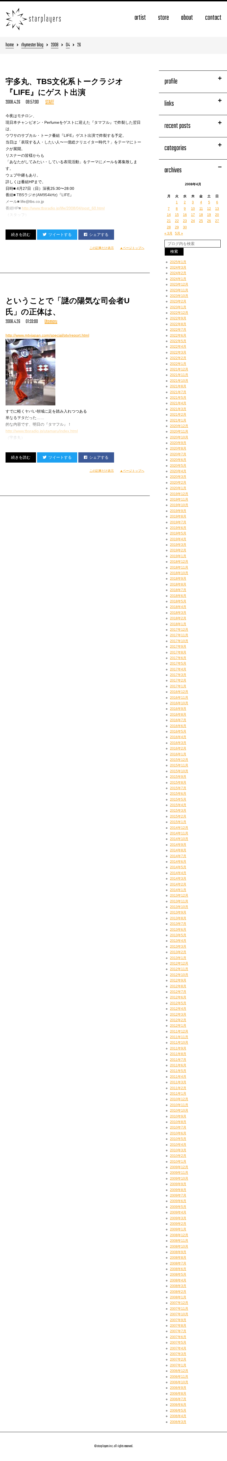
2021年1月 (178, 420)
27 (217, 221)
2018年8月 (178, 584)
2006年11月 (179, 1377)
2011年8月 (178, 1054)
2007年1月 (178, 1365)
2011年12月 (179, 1031)
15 (177, 215)
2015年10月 (179, 771)
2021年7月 (178, 392)
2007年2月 (178, 1359)
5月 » (179, 233)
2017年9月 (178, 647)
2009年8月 (178, 1190)
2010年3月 (178, 1150)
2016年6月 (178, 726)
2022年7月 (178, 330)
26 (209, 221)
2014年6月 (178, 862)
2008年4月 (178, 1280)
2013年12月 (179, 895)
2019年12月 (179, 494)
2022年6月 (178, 335)
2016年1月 (178, 754)
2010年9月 (178, 1116)
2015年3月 (178, 810)
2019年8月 (178, 516)
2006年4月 (178, 1416)
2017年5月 (178, 663)
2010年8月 (178, 1122)
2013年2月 (178, 952)
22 (177, 221)
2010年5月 (178, 1139)
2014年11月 (179, 833)
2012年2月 (178, 1020)
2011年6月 (178, 1065)
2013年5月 (178, 935)
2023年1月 (178, 307)
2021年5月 (178, 398)
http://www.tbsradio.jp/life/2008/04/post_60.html (63, 208)
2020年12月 (179, 426)
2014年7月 (178, 856)
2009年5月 (178, 1207)
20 (217, 215)
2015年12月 (179, 760)
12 (209, 209)
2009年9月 (178, 1184)
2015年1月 (178, 822)
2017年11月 (179, 635)
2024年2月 (178, 273)
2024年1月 (178, 279)
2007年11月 (179, 1309)
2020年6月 (178, 460)
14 (169, 215)
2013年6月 (178, 930)
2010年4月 (178, 1145)
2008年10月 (179, 1246)
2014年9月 (178, 845)
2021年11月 (179, 375)
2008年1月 (178, 1297)
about (187, 17)
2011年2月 (178, 1088)
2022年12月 (179, 313)
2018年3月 (178, 613)
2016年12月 (179, 692)
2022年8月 (178, 324)
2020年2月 (178, 483)
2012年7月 (178, 992)
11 (201, 209)
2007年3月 (178, 1354)
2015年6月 (178, 794)
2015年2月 (178, 816)
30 (185, 227)
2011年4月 (178, 1077)
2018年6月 (178, 596)
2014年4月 (178, 873)
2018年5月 (178, 601)
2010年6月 (178, 1133)
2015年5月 (178, 799)
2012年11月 (179, 969)
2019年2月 (178, 550)
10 (193, 209)
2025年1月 (178, 262)
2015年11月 (179, 765)
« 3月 (168, 233)
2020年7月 (178, 454)
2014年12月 (179, 828)
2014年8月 (178, 850)
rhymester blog (32, 45)
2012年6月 (178, 997)
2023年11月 (179, 290)
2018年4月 (178, 607)
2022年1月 (178, 364)
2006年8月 (178, 1394)
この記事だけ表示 (101, 247)
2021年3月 (178, 409)
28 (169, 227)
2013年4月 (178, 941)
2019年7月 (178, 522)
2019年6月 (178, 528)
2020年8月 (178, 448)
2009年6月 (178, 1201)
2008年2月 (178, 1292)
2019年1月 (178, 556)
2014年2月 (178, 884)
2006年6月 (178, 1405)
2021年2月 (178, 415)
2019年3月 (178, 545)
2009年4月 (178, 1212)
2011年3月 (178, 1082)
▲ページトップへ (132, 247)
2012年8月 (178, 986)
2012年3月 (178, 1014)
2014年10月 (179, 839)
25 (201, 221)
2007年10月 (179, 1314)
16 (185, 215)
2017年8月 (178, 652)
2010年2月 (178, 1156)
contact (213, 17)
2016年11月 (179, 698)
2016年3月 (178, 743)
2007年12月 (179, 1303)
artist (140, 17)
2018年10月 (179, 573)
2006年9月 (178, 1388)
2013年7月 (178, 924)
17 (193, 215)
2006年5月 (178, 1410)
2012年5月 (178, 1003)
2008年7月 (178, 1263)
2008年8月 (178, 1258)
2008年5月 (178, 1274)
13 (217, 209)
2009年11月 (179, 1173)
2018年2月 (178, 618)
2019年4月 (178, 539)
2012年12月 (179, 963)
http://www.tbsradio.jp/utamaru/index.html (42, 431)
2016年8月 (178, 714)
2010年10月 (179, 1110)
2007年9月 (178, 1320)
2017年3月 (178, 675)
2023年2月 (178, 301)
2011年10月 (179, 1042)
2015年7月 (178, 788)
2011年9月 (178, 1048)
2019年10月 (179, 505)
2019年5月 (178, 533)
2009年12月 (179, 1167)
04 (68, 45)
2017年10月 (179, 641)
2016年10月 (179, 703)
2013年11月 (179, 901)
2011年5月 (178, 1071)
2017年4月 (178, 669)
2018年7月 (178, 590)
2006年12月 (179, 1371)
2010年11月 (179, 1105)
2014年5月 (178, 867)
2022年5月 (178, 341)
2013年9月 (178, 912)
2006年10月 (179, 1382)
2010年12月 (179, 1099)
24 (193, 221)
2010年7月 (178, 1127)
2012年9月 (178, 980)
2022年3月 (178, 352)
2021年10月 (179, 381)
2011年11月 (179, 1037)
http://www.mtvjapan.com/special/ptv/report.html (47, 335)
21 (169, 221)
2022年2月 (178, 358)
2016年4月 (178, 737)
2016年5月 (178, 731)
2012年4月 (178, 1009)
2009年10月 (179, 1178)
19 (209, 215)
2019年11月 (179, 499)
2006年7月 (178, 1399)
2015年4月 (178, 805)
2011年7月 (178, 1060)
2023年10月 (179, 296)
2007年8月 (178, 1326)
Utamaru (51, 322)
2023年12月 (179, 284)
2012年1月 (178, 1026)
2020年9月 (178, 443)
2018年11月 (179, 567)
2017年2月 (178, 680)
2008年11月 (179, 1241)
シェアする (99, 234)
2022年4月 (178, 347)
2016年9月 (178, 709)
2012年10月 (179, 975)
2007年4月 (178, 1348)
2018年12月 (179, 562)
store (163, 17)
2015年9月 (178, 777)
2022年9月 (178, 318)
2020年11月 (179, 431)
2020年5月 (178, 466)
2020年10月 (179, 437)
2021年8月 (178, 386)
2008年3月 (178, 1286)
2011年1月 (178, 1094)
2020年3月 (178, 477)
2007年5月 (178, 1342)
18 (201, 215)
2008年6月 (178, 1269)
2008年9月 (178, 1252)
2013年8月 (178, 918)
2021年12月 (179, 369)
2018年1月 (178, 624)
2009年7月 (178, 1195)
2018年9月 (178, 579)
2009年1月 (178, 1229)
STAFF (49, 102)
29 (177, 227)
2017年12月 (179, 630)
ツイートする (60, 234)
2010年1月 (178, 1162)
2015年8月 (178, 782)
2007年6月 (178, 1337)
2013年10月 (179, 907)
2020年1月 (178, 488)
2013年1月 (178, 958)
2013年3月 (178, 946)
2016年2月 (178, 748)
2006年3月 (178, 1422)
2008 (54, 45)
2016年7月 (178, 720)
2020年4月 (178, 471)
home (10, 45)
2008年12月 (179, 1235)
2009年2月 (178, 1224)
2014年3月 (178, 878)
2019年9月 (178, 511)
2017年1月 (178, 686)
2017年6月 (178, 658)
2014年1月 (178, 890)
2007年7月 (178, 1331)
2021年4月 (178, 403)
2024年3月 (178, 267)
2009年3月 (178, 1218)
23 (185, 221)
